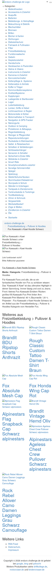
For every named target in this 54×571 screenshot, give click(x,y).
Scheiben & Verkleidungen (20, 146)
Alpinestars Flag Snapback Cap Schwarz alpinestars (13, 426)
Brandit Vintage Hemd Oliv (39, 416)
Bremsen (12, 29)
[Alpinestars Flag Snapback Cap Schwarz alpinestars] (13, 403)
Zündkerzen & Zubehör (19, 209)
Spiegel (11, 170)
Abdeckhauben (15, 8)
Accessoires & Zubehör (19, 11)
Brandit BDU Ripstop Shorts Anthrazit (11, 347)
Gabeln (11, 56)
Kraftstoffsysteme (16, 92)
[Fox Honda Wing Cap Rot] (40, 376)
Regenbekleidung (16, 131)
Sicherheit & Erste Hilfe (19, 155)
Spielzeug (13, 173)
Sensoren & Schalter (18, 152)
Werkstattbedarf (15, 203)
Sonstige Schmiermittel (19, 167)
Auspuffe (12, 14)
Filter (10, 47)
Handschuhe (14, 62)
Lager (11, 101)
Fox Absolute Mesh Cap (12, 390)
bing (26, 563)
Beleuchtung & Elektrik (19, 23)
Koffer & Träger (15, 86)
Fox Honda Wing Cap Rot (40, 390)
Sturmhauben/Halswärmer (20, 179)
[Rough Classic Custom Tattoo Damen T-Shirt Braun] (40, 329)
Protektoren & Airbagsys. (20, 128)
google (19, 563)
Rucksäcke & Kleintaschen (20, 140)
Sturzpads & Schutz (17, 182)
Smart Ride (13, 161)
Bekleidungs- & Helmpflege (21, 20)
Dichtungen (13, 38)
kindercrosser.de (36, 569)
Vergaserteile (14, 200)
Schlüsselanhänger (17, 149)
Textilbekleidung (16, 194)
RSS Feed (13, 543)
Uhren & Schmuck (16, 197)
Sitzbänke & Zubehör (18, 158)
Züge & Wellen (15, 206)
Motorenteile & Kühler (18, 113)
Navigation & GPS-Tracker (20, 119)
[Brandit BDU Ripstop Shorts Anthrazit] (13, 328)
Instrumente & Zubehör (19, 71)
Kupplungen (14, 95)
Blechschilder (14, 26)
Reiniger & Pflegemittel (19, 134)
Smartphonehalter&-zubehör (21, 164)
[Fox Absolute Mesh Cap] (13, 376)
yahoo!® (37, 563)
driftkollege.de (40, 566)
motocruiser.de (17, 569)
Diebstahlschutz (15, 41)
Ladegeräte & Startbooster (20, 98)
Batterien (12, 17)
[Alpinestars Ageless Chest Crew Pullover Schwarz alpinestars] (40, 428)
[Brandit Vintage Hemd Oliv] (40, 401)
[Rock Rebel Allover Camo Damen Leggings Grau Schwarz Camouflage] (13, 478)
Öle (10, 212)
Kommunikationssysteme (20, 89)
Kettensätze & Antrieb (18, 83)
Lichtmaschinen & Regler (20, 110)
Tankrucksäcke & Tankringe (21, 191)
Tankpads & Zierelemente (20, 188)
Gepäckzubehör (15, 59)
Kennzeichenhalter (17, 77)
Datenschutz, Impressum (14, 548)
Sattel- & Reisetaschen (19, 143)
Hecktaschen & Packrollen (20, 65)
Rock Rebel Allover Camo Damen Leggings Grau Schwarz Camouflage (14, 510)
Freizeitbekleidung (17, 50)
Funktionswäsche (16, 53)
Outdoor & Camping (17, 125)
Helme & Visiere (15, 68)
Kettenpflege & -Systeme (20, 80)
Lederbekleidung (16, 104)
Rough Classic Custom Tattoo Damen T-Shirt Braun (39, 355)
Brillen (11, 32)
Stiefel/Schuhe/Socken (19, 176)
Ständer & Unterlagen (18, 185)
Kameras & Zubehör (17, 74)
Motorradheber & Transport (21, 116)
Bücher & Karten (16, 35)
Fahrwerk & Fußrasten (19, 44)
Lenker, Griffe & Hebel (18, 107)
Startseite (12, 217)
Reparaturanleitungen (18, 137)
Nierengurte (14, 122)
